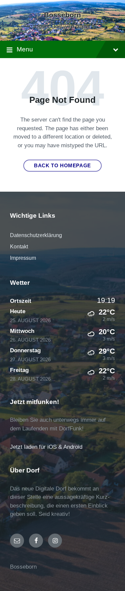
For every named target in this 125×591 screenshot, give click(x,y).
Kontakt (19, 246)
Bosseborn (62, 15)
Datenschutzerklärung (36, 235)
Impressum (23, 258)
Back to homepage (62, 165)
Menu (25, 49)
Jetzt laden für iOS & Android (46, 447)
